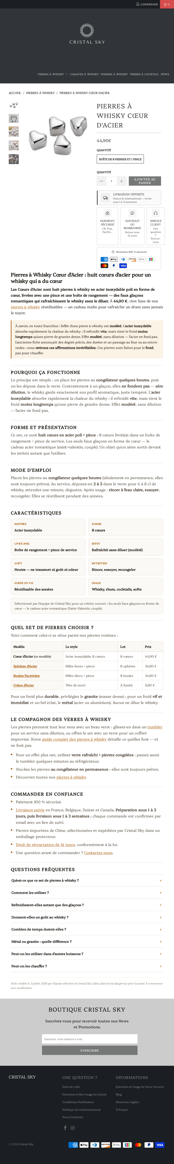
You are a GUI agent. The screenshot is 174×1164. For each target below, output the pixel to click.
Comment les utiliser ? (30, 892)
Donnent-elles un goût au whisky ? (40, 917)
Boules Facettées (26, 675)
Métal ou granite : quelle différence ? (41, 941)
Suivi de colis (71, 1086)
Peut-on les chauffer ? (29, 966)
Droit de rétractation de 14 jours (45, 844)
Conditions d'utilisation (78, 1102)
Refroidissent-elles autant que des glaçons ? (47, 904)
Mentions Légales (127, 1102)
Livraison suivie (30, 809)
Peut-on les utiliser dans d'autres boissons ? (47, 953)
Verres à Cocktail (144, 74)
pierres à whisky (25, 306)
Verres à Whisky (51, 74)
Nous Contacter (72, 1117)
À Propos (122, 1109)
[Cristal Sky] (87, 36)
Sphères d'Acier (25, 666)
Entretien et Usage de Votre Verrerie (140, 1086)
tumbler (154, 726)
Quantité (104, 172)
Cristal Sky (26, 1144)
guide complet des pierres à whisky (74, 739)
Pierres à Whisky (114, 74)
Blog (119, 1094)
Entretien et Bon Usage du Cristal (84, 1094)
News (165, 74)
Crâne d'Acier (23, 685)
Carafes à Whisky (84, 74)
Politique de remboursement (81, 1109)
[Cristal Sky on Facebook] (65, 1128)
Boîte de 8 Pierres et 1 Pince (120, 159)
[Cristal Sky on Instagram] (73, 1128)
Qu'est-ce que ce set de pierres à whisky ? (45, 880)
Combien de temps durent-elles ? (38, 929)
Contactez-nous (98, 852)
